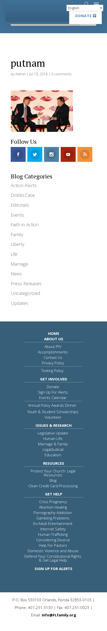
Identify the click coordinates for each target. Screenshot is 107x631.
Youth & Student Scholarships (52, 411)
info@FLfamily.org (59, 614)
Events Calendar (53, 397)
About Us (53, 338)
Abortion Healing (53, 507)
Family (17, 234)
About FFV (53, 346)
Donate (83, 15)
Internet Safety (53, 528)
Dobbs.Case (23, 195)
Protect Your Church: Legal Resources (53, 472)
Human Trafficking (53, 534)
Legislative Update (53, 432)
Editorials (20, 205)
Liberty (17, 244)
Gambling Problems (52, 518)
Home (53, 333)
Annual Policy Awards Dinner (52, 405)
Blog (53, 480)
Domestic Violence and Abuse (53, 550)
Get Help (53, 493)
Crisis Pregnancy (53, 501)
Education (53, 454)
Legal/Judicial (53, 449)
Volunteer (53, 417)
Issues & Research (54, 425)
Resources (53, 463)
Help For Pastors (53, 545)
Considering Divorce (53, 539)
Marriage (19, 264)
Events (17, 215)
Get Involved (53, 378)
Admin (20, 74)
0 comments (61, 74)
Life (14, 254)
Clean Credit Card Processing (53, 485)
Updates (19, 303)
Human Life (52, 438)
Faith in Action (25, 225)
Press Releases (26, 284)
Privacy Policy (53, 362)
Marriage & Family (53, 443)
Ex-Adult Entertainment (52, 523)
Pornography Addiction (53, 512)
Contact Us (53, 357)
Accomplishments (53, 351)
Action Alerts (24, 185)
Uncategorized (25, 293)
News (16, 274)
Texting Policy (52, 370)
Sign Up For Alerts (53, 392)
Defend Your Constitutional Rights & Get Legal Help (52, 558)
